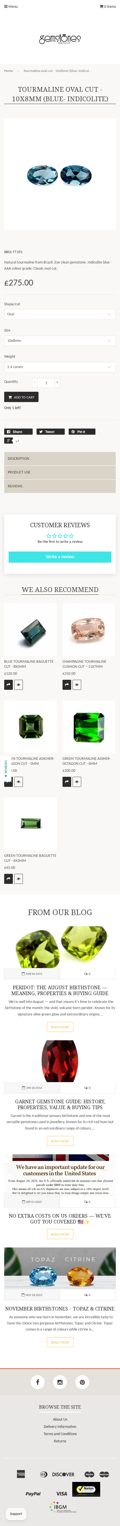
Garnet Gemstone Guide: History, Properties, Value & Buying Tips (60, 1104)
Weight (9, 357)
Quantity (11, 382)
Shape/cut (12, 304)
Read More (60, 1027)
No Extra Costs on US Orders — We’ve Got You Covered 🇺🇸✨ (60, 1219)
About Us (60, 1420)
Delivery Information (60, 1427)
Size (7, 330)
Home (8, 71)
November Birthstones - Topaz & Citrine (60, 1309)
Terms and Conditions (60, 1434)
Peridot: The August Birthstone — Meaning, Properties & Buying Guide (60, 990)
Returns (60, 1441)
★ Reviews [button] (6, 768)
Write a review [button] (60, 557)
